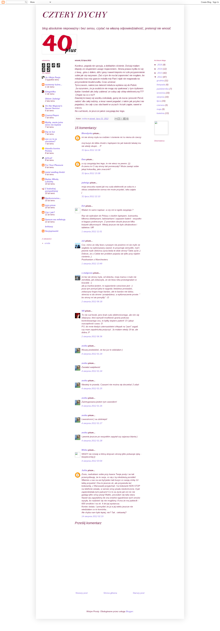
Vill (83, 311)
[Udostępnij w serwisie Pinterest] (127, 118)
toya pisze (50, 205)
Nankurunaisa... (53, 198)
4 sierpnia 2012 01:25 (92, 388)
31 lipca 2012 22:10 (91, 196)
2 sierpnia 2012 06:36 (92, 336)
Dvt (83, 206)
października (163, 89)
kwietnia (161, 113)
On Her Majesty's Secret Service (53, 107)
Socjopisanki (51, 231)
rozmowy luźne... (53, 84)
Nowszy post (82, 593)
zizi (83, 241)
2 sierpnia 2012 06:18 (92, 301)
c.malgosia (87, 273)
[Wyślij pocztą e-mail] (115, 118)
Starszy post (138, 593)
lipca (159, 101)
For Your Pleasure (54, 165)
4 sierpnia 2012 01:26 (92, 406)
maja (159, 109)
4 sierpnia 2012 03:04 (92, 461)
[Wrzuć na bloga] (118, 118)
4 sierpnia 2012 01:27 (92, 423)
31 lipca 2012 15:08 (91, 173)
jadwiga (85, 182)
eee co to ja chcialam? (51, 140)
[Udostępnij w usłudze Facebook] (124, 118)
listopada (161, 84)
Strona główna (110, 593)
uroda (47, 243)
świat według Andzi (55, 172)
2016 (160, 64)
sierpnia (161, 97)
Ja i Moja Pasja (52, 77)
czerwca (161, 105)
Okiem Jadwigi (52, 98)
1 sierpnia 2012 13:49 (92, 263)
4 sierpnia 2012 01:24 (92, 354)
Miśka (85, 450)
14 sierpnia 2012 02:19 (92, 516)
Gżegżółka (50, 91)
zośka (85, 346)
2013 (160, 73)
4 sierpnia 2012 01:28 (92, 440)
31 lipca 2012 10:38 (91, 150)
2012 (160, 77)
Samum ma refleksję (55, 219)
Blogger (129, 611)
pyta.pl (48, 158)
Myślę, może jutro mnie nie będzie (54, 123)
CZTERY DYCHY (74, 15)
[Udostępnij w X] (121, 118)
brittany (49, 226)
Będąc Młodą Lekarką (51, 180)
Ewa (84, 159)
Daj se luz (50, 132)
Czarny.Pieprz (52, 115)
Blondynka (87, 133)
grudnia (160, 80)
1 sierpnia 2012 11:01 (92, 231)
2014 (160, 69)
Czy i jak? (50, 212)
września (161, 93)
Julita (84, 470)
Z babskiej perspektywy (51, 189)
